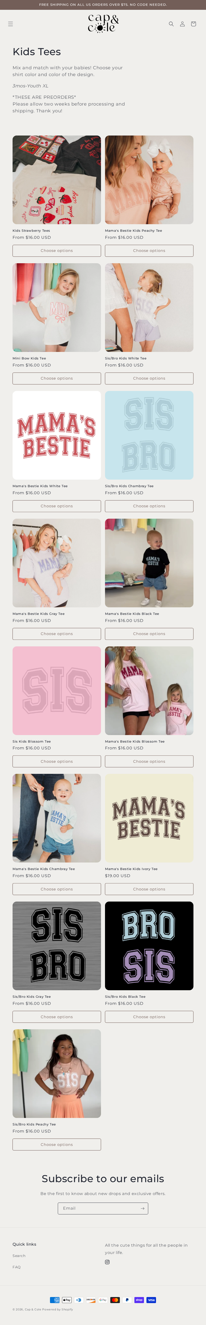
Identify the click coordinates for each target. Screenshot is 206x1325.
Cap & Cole (33, 1309)
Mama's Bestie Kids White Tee (40, 486)
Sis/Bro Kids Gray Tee (32, 997)
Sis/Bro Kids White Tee (125, 358)
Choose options (57, 250)
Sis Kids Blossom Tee (32, 741)
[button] (10, 23)
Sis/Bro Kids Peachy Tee (34, 1124)
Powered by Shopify (57, 1309)
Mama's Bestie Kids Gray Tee (39, 614)
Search (19, 1255)
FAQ (17, 1267)
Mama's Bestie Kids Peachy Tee (133, 230)
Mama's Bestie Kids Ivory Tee (131, 869)
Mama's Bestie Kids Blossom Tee (135, 741)
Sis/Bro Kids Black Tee (125, 997)
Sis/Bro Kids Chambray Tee (129, 486)
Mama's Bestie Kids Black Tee (132, 614)
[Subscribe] (142, 1208)
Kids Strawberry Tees (31, 230)
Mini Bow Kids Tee (29, 358)
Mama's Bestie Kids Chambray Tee (44, 869)
